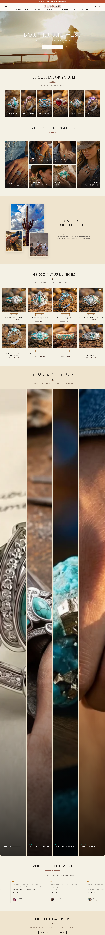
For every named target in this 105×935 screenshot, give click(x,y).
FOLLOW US (46, 932)
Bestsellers (35, 9)
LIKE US (61, 932)
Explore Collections (50, 9)
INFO (87, 9)
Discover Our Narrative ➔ (67, 243)
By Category (78, 9)
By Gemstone (66, 9)
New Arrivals (23, 9)
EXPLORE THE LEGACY (52, 47)
